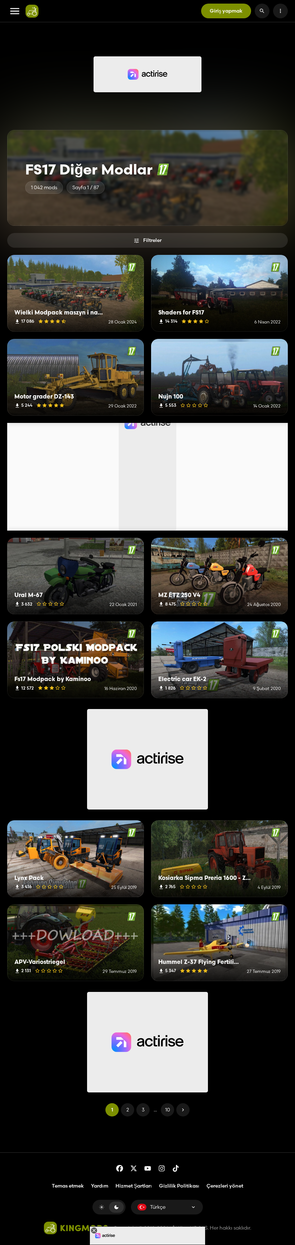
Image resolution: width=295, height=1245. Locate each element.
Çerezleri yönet (224, 1186)
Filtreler (152, 240)
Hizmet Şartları (133, 1186)
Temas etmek (68, 1186)
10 (167, 1109)
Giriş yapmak (226, 11)
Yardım (99, 1186)
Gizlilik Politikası (179, 1186)
